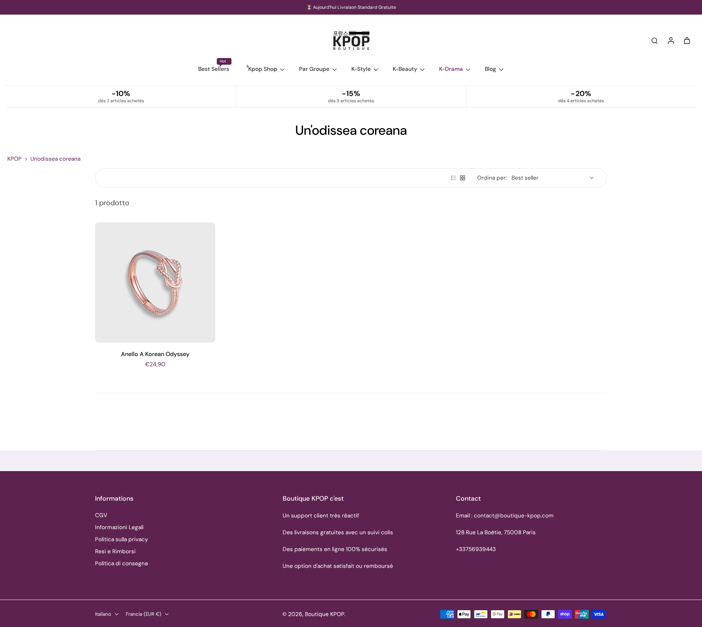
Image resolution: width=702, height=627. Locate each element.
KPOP (14, 159)
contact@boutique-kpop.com (514, 515)
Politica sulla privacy (121, 539)
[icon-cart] (687, 40)
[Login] (671, 40)
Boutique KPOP (324, 614)
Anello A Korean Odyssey (155, 354)
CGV (101, 515)
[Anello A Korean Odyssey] (155, 282)
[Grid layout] (462, 178)
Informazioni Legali (119, 527)
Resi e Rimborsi (115, 551)
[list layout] (453, 178)
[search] (654, 40)
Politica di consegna (121, 563)
